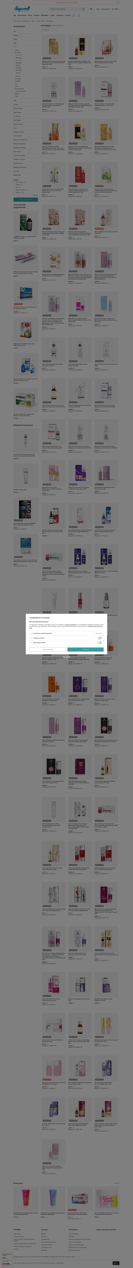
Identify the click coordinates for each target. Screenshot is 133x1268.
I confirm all (85, 649)
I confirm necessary (47, 649)
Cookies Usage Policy (71, 624)
